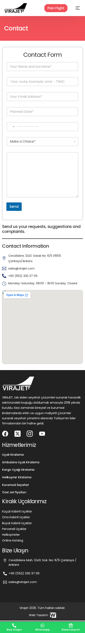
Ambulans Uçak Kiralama (20, 462)
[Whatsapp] (42, 625)
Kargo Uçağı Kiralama (18, 470)
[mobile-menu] (75, 8)
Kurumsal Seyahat (15, 485)
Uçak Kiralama (13, 455)
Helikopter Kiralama (16, 477)
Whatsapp (42, 630)
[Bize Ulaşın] (14, 625)
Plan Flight (55, 8)
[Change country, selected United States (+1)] (11, 126)
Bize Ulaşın (14, 630)
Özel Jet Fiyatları (14, 492)
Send (14, 206)
